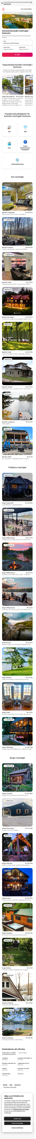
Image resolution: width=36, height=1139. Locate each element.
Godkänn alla (17, 1119)
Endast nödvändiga (17, 1123)
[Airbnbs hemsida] (3, 9)
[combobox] (17, 43)
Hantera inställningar (17, 1128)
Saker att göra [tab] (23, 1053)
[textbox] (9, 49)
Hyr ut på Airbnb (26, 9)
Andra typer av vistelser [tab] (9, 1053)
